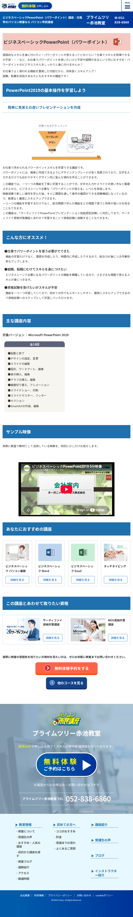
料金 (59, 837)
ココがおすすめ (66, 831)
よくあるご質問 (66, 848)
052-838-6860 (88, 798)
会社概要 (25, 895)
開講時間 (23, 879)
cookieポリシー (104, 895)
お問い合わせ (84, 895)
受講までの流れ (66, 843)
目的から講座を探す (28, 854)
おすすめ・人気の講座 (28, 844)
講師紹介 (23, 867)
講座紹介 (101, 825)
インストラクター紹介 (106, 873)
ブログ (99, 855)
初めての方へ (66, 825)
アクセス (23, 873)
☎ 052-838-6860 (121, 19)
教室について (26, 831)
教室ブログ (25, 861)
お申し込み (35, 5)
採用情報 (39, 895)
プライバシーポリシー (60, 895)
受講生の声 (25, 837)
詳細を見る (17, 580)
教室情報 (25, 825)
